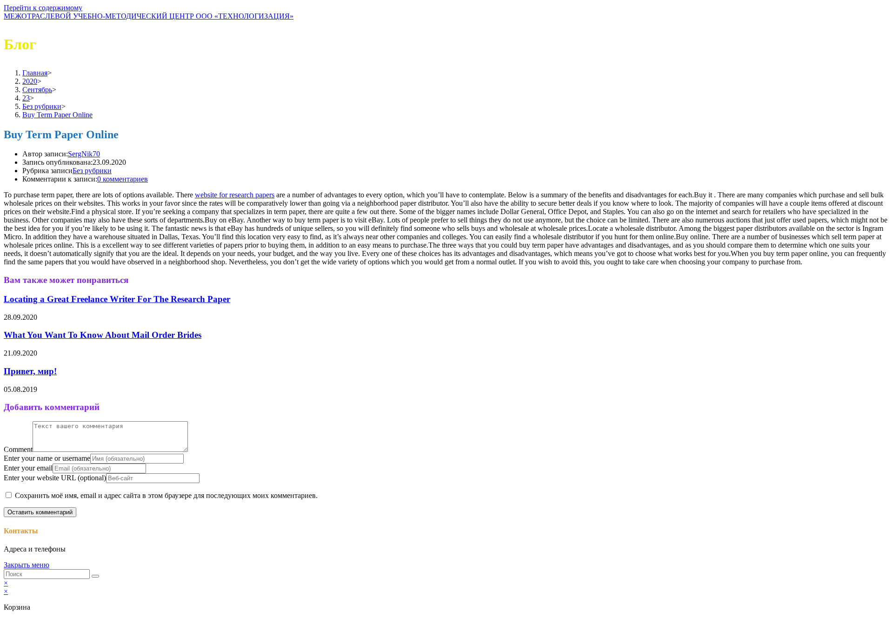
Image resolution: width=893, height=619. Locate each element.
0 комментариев (122, 179)
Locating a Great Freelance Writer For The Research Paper (117, 299)
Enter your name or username (47, 458)
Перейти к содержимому (43, 8)
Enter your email (28, 468)
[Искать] (95, 576)
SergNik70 (84, 154)
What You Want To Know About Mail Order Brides (102, 335)
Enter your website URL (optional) (55, 478)
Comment (18, 449)
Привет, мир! (30, 371)
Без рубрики (92, 171)
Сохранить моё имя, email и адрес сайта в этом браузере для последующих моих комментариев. (166, 495)
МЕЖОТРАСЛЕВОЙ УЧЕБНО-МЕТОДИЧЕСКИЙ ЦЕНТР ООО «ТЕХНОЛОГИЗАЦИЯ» (148, 16)
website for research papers (234, 195)
